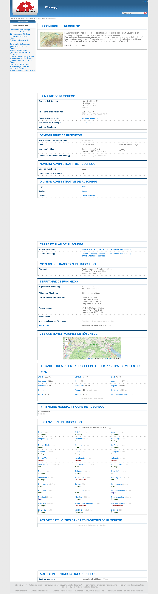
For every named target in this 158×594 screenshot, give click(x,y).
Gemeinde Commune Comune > (21, 18)
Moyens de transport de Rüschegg (68, 264)
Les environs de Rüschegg (61, 422)
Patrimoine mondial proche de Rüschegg (72, 406)
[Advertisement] (92, 71)
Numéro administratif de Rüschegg (68, 163)
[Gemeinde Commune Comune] (25, 12)
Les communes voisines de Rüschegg (69, 333)
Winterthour (116, 381)
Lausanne (42, 381)
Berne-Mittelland (42, 18)
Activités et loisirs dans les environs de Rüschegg (81, 520)
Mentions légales (22, 591)
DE (143, 1)
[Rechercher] (145, 13)
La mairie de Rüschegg (57, 96)
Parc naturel (44, 325)
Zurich (40, 377)
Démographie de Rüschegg (61, 135)
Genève (78, 377)
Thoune (78, 390)
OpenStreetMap (108, 358)
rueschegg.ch (87, 123)
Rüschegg (51, 7)
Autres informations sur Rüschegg (68, 574)
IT (147, 1)
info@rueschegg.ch (90, 118)
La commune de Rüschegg (60, 26)
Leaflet (92, 358)
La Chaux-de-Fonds (119, 394)
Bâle (113, 377)
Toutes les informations (21, 26)
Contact (56, 591)
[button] (66, 340)
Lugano (114, 386)
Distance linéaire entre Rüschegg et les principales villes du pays (22, 57)
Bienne (41, 390)
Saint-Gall (79, 386)
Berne (34, 18)
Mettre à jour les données (74, 45)
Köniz (40, 394)
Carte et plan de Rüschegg (61, 244)
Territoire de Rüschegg (59, 281)
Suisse (85, 187)
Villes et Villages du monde (72, 591)
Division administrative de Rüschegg (69, 181)
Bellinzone (115, 390)
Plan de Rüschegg (89, 249)
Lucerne (41, 386)
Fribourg (78, 394)
